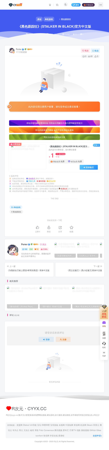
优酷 (78, 430)
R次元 (56, 441)
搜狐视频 (85, 430)
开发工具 (32, 181)
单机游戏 (17, 207)
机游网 (83, 425)
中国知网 (69, 425)
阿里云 (96, 425)
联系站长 (64, 188)
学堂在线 (54, 435)
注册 (64, 339)
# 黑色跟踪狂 (16, 211)
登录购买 (90, 167)
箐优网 (46, 435)
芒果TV (72, 430)
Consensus (49, 430)
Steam (90, 425)
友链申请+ (97, 435)
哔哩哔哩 (46, 425)
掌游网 (77, 425)
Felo (41, 430)
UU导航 (33, 425)
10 (37, 249)
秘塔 (32, 430)
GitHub (93, 430)
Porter (18, 49)
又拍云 (27, 430)
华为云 (15, 430)
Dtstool (26, 425)
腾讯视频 (58, 430)
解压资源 (42, 181)
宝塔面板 (54, 425)
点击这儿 (32, 178)
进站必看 (52, 181)
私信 (96, 50)
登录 (48, 339)
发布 (77, 5)
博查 (37, 430)
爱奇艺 (66, 430)
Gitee (98, 430)
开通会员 (89, 5)
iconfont (39, 435)
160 (25, 249)
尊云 (21, 430)
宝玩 (39, 425)
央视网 (62, 425)
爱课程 (61, 435)
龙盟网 (19, 425)
